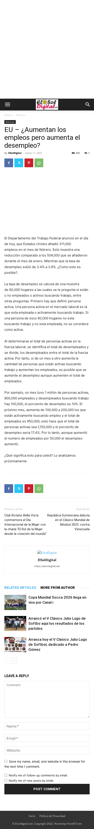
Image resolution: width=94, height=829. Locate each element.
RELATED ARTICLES (20, 588)
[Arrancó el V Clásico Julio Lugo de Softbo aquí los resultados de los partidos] (15, 623)
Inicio (32, 816)
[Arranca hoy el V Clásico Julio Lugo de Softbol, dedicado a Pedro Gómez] (15, 644)
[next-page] (14, 661)
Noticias (21, 115)
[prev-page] (7, 661)
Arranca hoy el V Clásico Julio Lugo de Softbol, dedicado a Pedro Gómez (57, 644)
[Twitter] (18, 162)
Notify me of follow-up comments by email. (38, 775)
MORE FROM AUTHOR (57, 588)
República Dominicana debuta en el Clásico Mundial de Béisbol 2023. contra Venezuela (68, 522)
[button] (7, 104)
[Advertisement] (47, 49)
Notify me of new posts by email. (31, 780)
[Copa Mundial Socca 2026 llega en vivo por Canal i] (15, 602)
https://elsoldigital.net (47, 566)
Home (8, 115)
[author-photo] (47, 553)
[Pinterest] (28, 162)
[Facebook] (8, 162)
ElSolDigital (14, 153)
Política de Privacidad (52, 816)
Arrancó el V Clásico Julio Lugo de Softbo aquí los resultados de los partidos (57, 623)
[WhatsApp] (39, 162)
